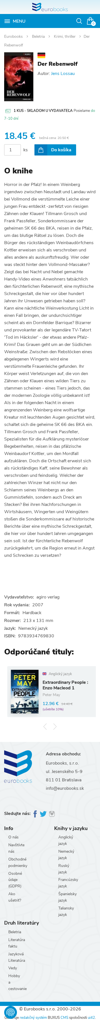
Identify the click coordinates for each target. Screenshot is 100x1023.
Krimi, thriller (65, 36)
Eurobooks (14, 36)
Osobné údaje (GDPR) (15, 880)
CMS (64, 1017)
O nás (13, 837)
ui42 (91, 1017)
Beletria (39, 36)
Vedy (12, 968)
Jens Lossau (63, 73)
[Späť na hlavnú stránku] (50, 7)
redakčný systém (33, 1017)
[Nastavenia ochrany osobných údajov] (10, 1012)
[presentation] (45, 726)
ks (25, 150)
